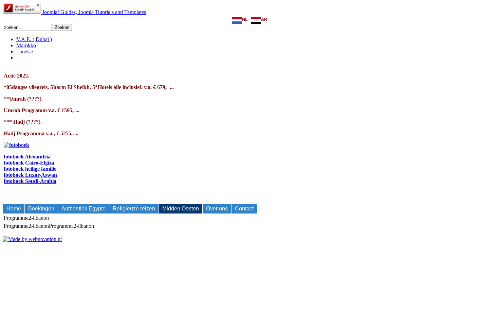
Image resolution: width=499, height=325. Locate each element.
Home (13, 208)
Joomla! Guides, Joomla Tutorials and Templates (94, 12)
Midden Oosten (180, 208)
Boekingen (41, 208)
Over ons (217, 208)
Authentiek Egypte (83, 208)
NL (244, 19)
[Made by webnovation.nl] (32, 239)
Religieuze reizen (134, 208)
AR (264, 19)
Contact (244, 208)
